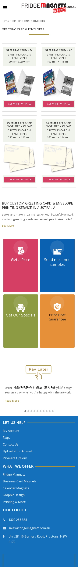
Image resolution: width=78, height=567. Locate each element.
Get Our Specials (20, 315)
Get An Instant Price (19, 103)
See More (8, 225)
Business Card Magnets (20, 481)
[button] (25, 411)
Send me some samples (57, 262)
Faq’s (6, 437)
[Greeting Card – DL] (19, 83)
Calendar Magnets (16, 488)
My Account (11, 431)
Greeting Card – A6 (58, 50)
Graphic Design (14, 495)
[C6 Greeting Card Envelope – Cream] (58, 159)
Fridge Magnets (14, 474)
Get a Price (20, 259)
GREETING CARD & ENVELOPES (19, 56)
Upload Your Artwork (18, 451)
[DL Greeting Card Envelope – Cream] (19, 159)
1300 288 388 (18, 520)
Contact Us (10, 444)
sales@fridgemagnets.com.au (29, 528)
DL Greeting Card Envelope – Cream (19, 124)
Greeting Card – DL (19, 50)
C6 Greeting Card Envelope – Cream (58, 124)
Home (5, 21)
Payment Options (15, 458)
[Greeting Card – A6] (58, 83)
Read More (12, 400)
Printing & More (14, 502)
